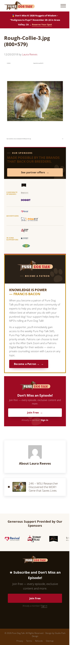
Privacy (19, 640)
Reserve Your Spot (42, 24)
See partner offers (33, 172)
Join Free (33, 412)
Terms (29, 640)
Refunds (39, 640)
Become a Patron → (26, 364)
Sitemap (50, 640)
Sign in (44, 420)
